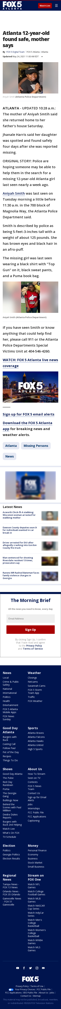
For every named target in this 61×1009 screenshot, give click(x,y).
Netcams (33, 681)
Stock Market (35, 862)
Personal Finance (37, 850)
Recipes (7, 756)
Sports (33, 728)
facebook (24, 968)
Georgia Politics (11, 854)
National (7, 688)
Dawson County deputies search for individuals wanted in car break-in (20, 530)
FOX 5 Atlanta (33, 51)
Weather (34, 673)
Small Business (36, 866)
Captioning (33, 820)
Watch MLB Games (34, 900)
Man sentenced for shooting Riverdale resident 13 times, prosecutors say (18, 560)
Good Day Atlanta (10, 730)
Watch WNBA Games (35, 942)
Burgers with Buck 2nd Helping (12, 823)
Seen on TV (34, 777)
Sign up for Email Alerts (37, 799)
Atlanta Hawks (36, 741)
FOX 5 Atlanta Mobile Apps (10, 711)
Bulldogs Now (10, 800)
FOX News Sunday (8, 718)
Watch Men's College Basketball (35, 923)
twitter (30, 968)
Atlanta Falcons (36, 736)
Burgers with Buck (10, 738)
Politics (7, 697)
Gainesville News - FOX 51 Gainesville (12, 901)
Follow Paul (9, 748)
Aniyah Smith (14, 193)
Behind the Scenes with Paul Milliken (12, 807)
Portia (6, 789)
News (9, 456)
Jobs (30, 804)
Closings (32, 677)
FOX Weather (35, 701)
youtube (17, 968)
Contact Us (34, 793)
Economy (33, 854)
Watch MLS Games (34, 949)
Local (6, 677)
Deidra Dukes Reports (10, 816)
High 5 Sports (35, 749)
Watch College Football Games (36, 893)
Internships (34, 808)
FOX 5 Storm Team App (35, 691)
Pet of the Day (11, 752)
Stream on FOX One (36, 877)
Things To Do (10, 760)
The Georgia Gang (9, 795)
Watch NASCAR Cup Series (36, 907)
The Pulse (8, 777)
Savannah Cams (36, 685)
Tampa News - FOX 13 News (11, 886)
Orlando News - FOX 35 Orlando (11, 893)
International (10, 692)
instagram (37, 968)
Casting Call (9, 744)
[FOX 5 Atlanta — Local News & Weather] (12, 5)
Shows (7, 769)
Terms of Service (33, 648)
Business (33, 858)
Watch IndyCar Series (36, 914)
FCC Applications (37, 816)
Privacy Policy (34, 645)
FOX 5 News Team (34, 787)
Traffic (31, 697)
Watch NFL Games (34, 886)
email (43, 968)
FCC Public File (36, 812)
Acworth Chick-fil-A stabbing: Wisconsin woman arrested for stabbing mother (19, 515)
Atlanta (44, 51)
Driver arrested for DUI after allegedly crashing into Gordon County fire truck (20, 545)
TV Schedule (9, 836)
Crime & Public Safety (11, 683)
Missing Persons (36, 446)
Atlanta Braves (36, 732)
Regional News (9, 877)
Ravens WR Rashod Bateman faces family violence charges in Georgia (21, 575)
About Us (35, 769)
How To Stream (36, 773)
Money (33, 846)
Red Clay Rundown (8, 783)
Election (9, 846)
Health (6, 701)
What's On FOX (11, 832)
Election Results (11, 858)
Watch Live (45, 6)
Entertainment (10, 705)
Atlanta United (35, 745)
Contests (33, 782)
